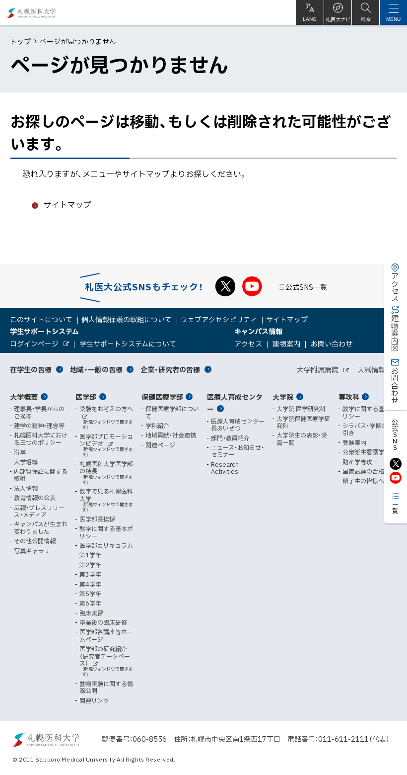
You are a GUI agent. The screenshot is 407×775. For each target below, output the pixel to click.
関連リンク (94, 700)
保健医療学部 (162, 397)
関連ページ (160, 444)
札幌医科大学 (31, 12)
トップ (20, 41)
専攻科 (349, 397)
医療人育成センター (235, 403)
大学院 (282, 397)
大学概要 (24, 397)
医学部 (85, 397)
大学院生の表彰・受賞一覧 (301, 438)
